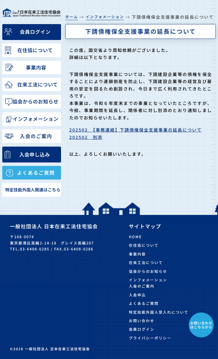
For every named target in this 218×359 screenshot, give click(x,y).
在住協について (144, 245)
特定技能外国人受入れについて (158, 312)
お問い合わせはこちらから (201, 324)
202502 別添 (85, 137)
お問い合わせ (141, 320)
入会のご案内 (141, 286)
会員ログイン (141, 329)
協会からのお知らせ (148, 271)
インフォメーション (148, 279)
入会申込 (137, 294)
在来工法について (146, 262)
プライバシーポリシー (150, 338)
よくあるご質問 (144, 303)
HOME (135, 236)
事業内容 (137, 254)
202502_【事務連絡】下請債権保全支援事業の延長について (135, 130)
